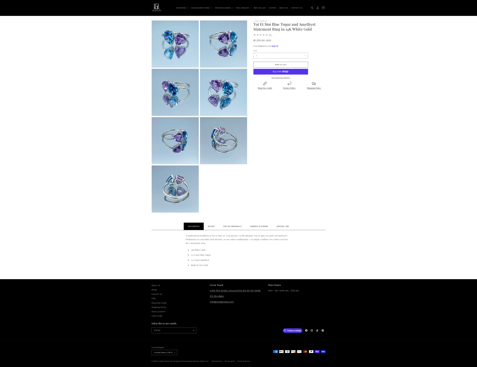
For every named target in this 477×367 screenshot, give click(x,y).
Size (255, 51)
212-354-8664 (217, 296)
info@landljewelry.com (222, 302)
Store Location (158, 311)
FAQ (154, 298)
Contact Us (157, 294)
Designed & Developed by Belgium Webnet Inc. (190, 361)
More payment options (281, 77)
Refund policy (217, 361)
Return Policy (289, 88)
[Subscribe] (193, 330)
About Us (156, 285)
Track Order (157, 316)
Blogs (154, 290)
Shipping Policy (314, 88)
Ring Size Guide (265, 88)
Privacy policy (230, 361)
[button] (182, 7)
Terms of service (244, 361)
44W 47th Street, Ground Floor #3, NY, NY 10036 (235, 291)
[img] (260, 35)
